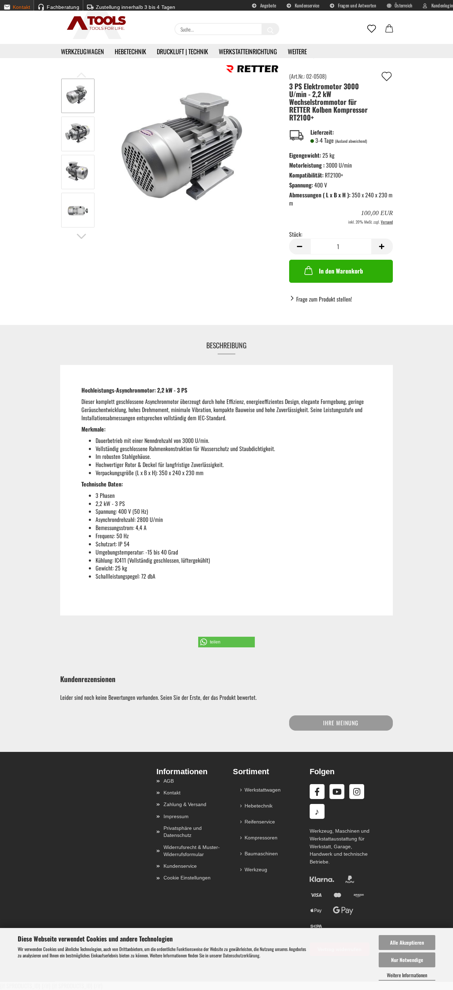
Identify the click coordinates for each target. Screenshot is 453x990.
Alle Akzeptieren (407, 942)
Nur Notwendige (407, 959)
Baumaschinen (261, 853)
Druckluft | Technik (182, 51)
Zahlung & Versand (185, 804)
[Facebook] (317, 791)
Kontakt (172, 792)
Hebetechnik (130, 51)
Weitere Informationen (407, 975)
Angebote (267, 5)
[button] (389, 29)
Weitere (297, 51)
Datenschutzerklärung (241, 955)
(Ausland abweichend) (351, 141)
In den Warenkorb (341, 270)
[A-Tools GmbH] (93, 23)
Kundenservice (307, 5)
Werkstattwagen (263, 790)
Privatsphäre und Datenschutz (183, 831)
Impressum (176, 816)
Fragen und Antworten (356, 5)
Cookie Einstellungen (187, 878)
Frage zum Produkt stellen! (324, 299)
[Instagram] (356, 791)
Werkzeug (256, 869)
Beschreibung (226, 345)
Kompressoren (261, 837)
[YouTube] (336, 791)
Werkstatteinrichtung (248, 51)
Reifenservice (260, 822)
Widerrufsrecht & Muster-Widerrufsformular (192, 850)
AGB (169, 781)
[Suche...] (270, 29)
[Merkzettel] (371, 29)
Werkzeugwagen (82, 51)
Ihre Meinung (341, 723)
